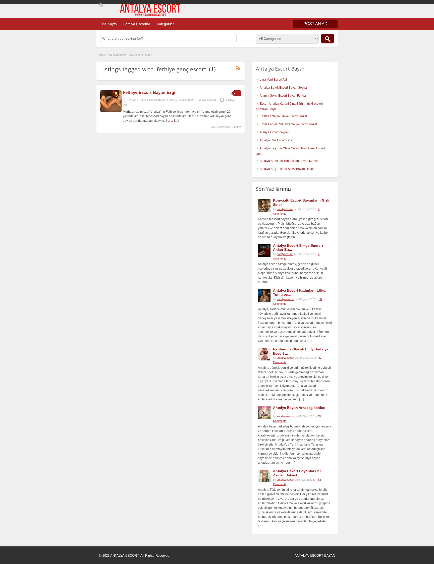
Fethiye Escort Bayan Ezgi (149, 92)
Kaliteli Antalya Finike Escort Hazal (283, 116)
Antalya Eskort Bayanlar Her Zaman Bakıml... (297, 473)
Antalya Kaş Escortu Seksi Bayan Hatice (287, 169)
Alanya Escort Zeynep (275, 132)
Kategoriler (165, 24)
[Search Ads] (327, 38)
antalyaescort (207, 99)
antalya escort (285, 299)
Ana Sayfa (108, 24)
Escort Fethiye (167, 99)
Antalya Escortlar (136, 24)
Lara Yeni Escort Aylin (274, 79)
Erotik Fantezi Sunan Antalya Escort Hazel (288, 124)
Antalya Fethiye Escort (143, 99)
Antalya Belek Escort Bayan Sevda (283, 87)
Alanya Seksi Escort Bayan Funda (283, 95)
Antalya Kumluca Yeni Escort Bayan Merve (289, 161)
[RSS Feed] (100, 4)
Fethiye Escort (186, 99)
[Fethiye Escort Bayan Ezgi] (111, 110)
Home (101, 54)
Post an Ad (315, 24)
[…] (176, 120)
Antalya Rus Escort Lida (276, 140)
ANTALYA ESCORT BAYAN (315, 555)
